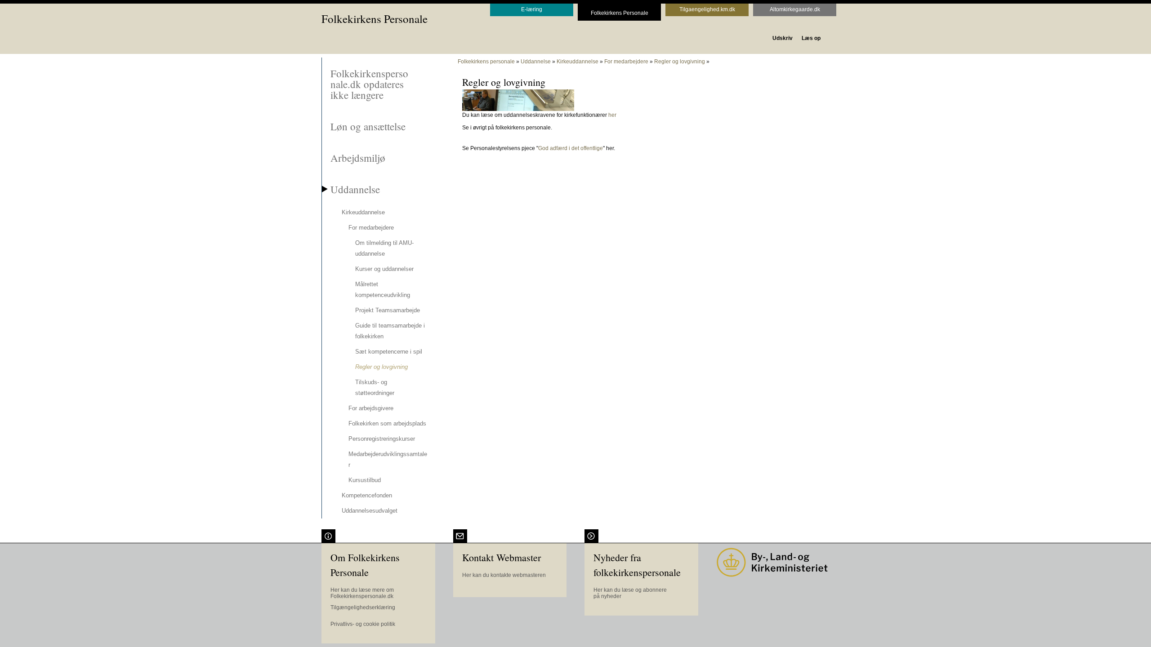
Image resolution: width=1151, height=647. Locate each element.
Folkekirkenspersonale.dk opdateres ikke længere (369, 84)
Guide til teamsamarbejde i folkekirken (390, 331)
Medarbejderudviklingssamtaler (387, 459)
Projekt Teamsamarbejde (387, 310)
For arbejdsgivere (370, 408)
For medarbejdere (371, 227)
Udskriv (782, 38)
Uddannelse (355, 189)
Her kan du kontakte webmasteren (504, 575)
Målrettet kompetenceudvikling (382, 289)
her (612, 115)
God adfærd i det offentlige (570, 148)
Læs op (811, 38)
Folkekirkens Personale (374, 18)
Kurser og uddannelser (384, 269)
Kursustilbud (364, 480)
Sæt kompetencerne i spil (388, 351)
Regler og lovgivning (381, 366)
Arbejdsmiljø (357, 157)
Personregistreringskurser (381, 438)
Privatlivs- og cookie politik (362, 624)
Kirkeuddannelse (363, 212)
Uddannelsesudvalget (369, 510)
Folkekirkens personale (486, 61)
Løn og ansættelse (368, 126)
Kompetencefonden (367, 495)
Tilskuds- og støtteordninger (374, 387)
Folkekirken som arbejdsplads (387, 423)
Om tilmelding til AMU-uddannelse (384, 248)
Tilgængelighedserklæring (362, 607)
